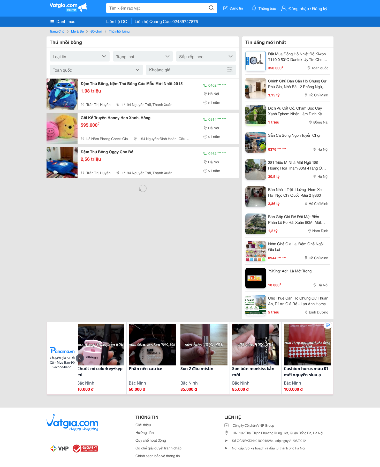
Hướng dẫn (144, 432)
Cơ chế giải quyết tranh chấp (158, 447)
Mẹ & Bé (77, 31)
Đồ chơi (96, 31)
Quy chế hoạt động (150, 440)
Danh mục (65, 21)
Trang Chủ (57, 31)
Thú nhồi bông (119, 31)
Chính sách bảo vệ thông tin (157, 455)
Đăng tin (236, 8)
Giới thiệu (143, 424)
